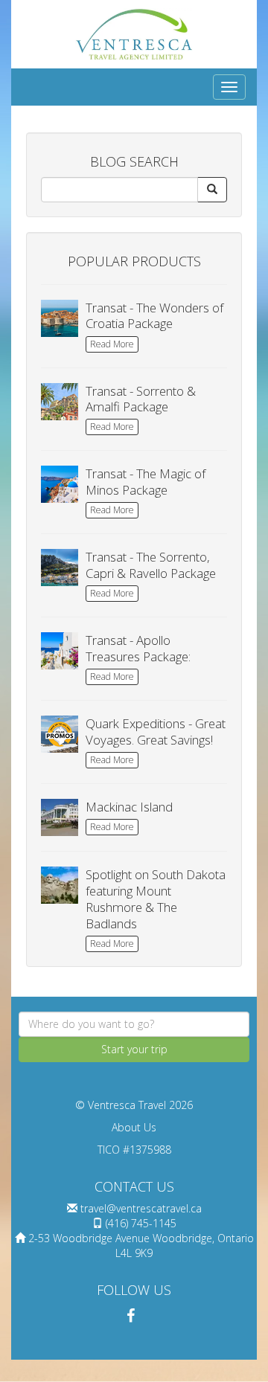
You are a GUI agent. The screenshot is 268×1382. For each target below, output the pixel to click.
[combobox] (134, 1024)
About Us (134, 1127)
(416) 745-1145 (141, 1223)
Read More (112, 344)
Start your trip (134, 1049)
